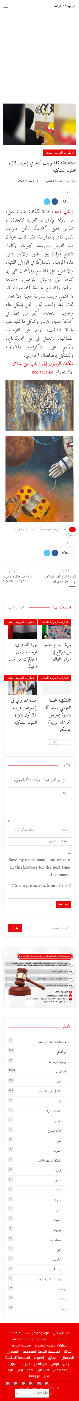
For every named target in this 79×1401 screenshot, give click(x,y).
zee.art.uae (42, 372)
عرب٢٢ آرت (65, 6)
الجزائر (58, 1121)
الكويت (57, 1260)
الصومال (57, 1151)
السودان (57, 1220)
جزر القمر (56, 1269)
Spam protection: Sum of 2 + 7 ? (41, 886)
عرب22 (33, 529)
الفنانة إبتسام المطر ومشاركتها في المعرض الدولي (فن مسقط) (60, 581)
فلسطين (57, 1170)
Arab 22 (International (52, 1042)
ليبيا (59, 1101)
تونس (58, 1210)
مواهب (63, 1309)
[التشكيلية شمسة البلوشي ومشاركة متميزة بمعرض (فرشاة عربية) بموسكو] (56, 685)
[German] (22, 1385)
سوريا (58, 1200)
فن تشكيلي (21, 529)
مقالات (62, 1299)
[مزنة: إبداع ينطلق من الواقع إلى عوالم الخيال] (56, 629)
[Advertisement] (39, 57)
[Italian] (6, 1385)
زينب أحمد (64, 212)
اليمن (59, 1250)
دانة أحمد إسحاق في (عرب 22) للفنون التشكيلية (17, 579)
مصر (64, 529)
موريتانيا (57, 1230)
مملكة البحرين (54, 1131)
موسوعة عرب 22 (57, 1062)
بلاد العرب (60, 1072)
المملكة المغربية (54, 1111)
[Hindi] (14, 1385)
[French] (29, 1385)
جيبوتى (25, 1363)
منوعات (62, 1289)
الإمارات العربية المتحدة (59, 152)
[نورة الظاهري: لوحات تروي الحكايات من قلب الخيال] (22, 629)
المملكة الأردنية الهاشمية (49, 1161)
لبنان (58, 1190)
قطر (59, 1141)
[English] (37, 1385)
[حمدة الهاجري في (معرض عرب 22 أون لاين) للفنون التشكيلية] (22, 685)
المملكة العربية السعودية (49, 1091)
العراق (58, 1180)
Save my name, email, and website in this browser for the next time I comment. (39, 867)
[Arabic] (45, 1385)
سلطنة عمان (55, 1240)
